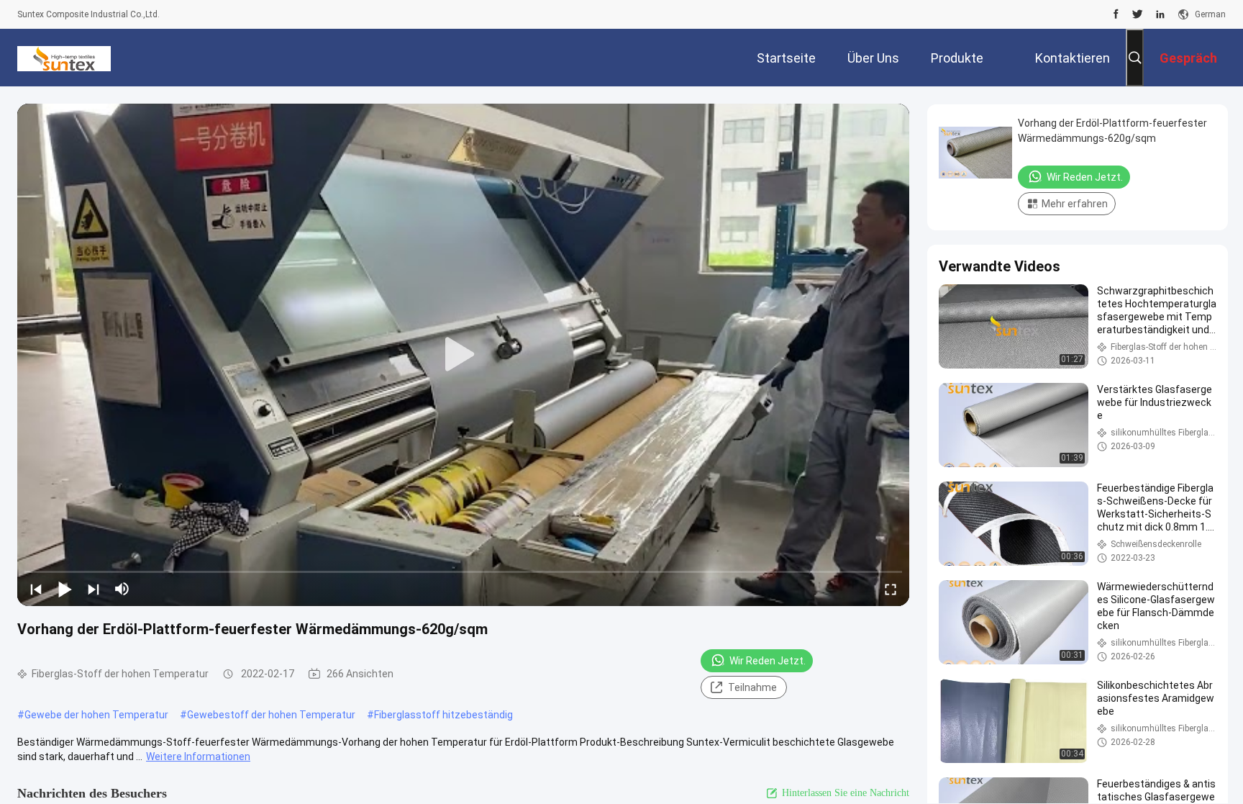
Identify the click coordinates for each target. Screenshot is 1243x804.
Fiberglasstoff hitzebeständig (443, 715)
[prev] (36, 589)
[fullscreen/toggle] (890, 589)
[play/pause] (64, 589)
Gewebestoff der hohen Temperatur (271, 715)
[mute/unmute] (122, 589)
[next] (93, 589)
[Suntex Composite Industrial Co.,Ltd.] (64, 57)
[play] (463, 355)
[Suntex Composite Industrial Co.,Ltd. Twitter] (1137, 14)
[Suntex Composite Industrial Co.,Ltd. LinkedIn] (1160, 14)
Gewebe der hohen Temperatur (96, 715)
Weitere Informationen (198, 756)
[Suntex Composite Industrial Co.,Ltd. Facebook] (1116, 14)
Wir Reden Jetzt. (767, 661)
